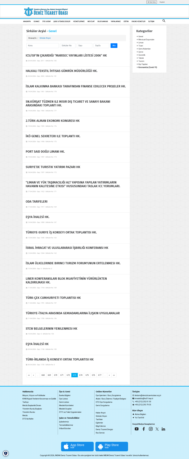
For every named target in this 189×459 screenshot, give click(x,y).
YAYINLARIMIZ (116, 21)
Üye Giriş (152, 2)
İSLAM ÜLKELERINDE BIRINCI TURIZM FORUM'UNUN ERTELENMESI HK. (73, 263)
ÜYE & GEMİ (46, 21)
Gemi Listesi (64, 402)
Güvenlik (141, 55)
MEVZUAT (91, 21)
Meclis (25, 415)
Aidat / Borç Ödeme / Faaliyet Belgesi (111, 399)
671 (62, 375)
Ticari (140, 46)
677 (99, 375)
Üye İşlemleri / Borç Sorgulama (108, 395)
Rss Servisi (100, 433)
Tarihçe (25, 402)
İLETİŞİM (151, 21)
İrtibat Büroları (65, 428)
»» (114, 375)
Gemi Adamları (144, 49)
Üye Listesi (63, 399)
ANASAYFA (27, 21)
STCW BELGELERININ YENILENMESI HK (51, 328)
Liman (140, 43)
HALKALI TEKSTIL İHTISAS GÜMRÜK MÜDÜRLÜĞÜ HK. (61, 71)
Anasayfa (32, 38)
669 (49, 375)
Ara (113, 45)
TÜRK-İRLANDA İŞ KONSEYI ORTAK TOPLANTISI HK (60, 359)
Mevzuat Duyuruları (146, 40)
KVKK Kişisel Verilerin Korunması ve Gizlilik (39, 399)
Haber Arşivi (101, 413)
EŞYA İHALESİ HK (37, 344)
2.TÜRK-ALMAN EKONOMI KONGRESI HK (53, 121)
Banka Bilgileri (64, 395)
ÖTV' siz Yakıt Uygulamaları (70, 412)
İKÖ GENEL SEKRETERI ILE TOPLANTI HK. (53, 136)
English (162, 2)
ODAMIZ (36, 21)
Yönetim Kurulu (28, 412)
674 (80, 375)
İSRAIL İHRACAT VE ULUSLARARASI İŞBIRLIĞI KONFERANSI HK (67, 248)
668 (43, 375)
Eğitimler (99, 423)
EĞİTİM (126, 21)
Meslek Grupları (65, 409)
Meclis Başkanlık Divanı (31, 405)
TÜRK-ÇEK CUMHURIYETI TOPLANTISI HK (53, 298)
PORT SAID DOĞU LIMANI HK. (45, 151)
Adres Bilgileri (140, 414)
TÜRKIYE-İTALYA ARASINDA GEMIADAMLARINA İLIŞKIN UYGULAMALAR (73, 313)
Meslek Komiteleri (66, 405)
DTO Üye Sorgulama (104, 402)
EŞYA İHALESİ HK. (37, 217)
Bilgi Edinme (101, 426)
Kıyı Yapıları (143, 64)
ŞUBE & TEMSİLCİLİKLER (61, 21)
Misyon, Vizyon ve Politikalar (33, 395)
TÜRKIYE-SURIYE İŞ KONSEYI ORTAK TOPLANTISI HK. (61, 232)
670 (55, 375)
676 (93, 375)
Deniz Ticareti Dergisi (104, 429)
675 (87, 375)
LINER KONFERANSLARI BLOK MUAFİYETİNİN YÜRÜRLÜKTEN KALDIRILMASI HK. (66, 280)
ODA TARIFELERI (36, 201)
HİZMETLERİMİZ (79, 21)
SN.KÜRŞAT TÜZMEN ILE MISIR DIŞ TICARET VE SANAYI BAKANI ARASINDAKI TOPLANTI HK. (68, 103)
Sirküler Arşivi (101, 416)
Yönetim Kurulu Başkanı (32, 409)
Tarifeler (99, 419)
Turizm (141, 61)
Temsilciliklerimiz (66, 425)
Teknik (141, 58)
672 (68, 375)
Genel (140, 36)
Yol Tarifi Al (139, 418)
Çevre (140, 52)
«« (29, 375)
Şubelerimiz (64, 422)
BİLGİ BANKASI (103, 21)
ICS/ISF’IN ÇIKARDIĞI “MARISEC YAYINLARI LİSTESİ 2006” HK (66, 55)
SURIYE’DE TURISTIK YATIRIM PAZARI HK (53, 167)
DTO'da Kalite (27, 419)
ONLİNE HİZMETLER (138, 21)
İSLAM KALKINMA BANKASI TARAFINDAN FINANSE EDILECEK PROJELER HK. (76, 86)
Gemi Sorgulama (102, 405)
